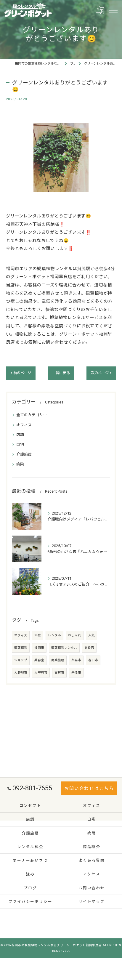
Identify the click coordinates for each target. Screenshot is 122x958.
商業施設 (57, 660)
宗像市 (76, 673)
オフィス (24, 425)
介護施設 (24, 454)
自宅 (20, 444)
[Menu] (113, 10)
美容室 (39, 660)
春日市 (93, 660)
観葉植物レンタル (64, 648)
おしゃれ (74, 635)
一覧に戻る (61, 373)
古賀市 (59, 673)
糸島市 (76, 660)
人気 (91, 635)
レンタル (54, 635)
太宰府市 (40, 673)
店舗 (20, 434)
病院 (20, 464)
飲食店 (89, 648)
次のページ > (101, 373)
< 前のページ (20, 373)
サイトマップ (91, 901)
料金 (37, 635)
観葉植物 (20, 648)
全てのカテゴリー (31, 415)
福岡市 (39, 648)
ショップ (20, 660)
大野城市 (20, 673)
